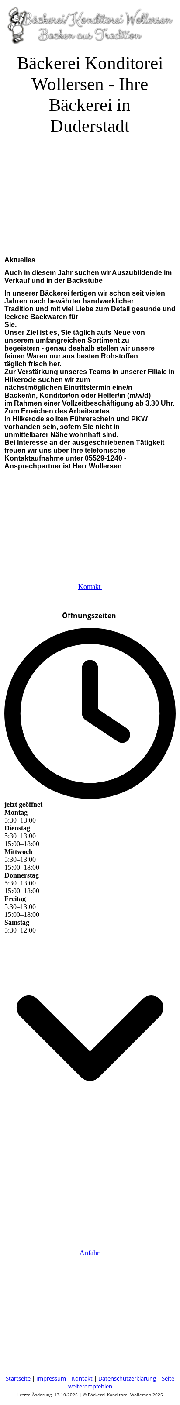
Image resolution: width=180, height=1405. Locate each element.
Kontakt (90, 586)
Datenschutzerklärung (127, 1378)
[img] (90, 22)
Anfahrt (90, 1253)
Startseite (18, 1378)
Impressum (51, 1378)
